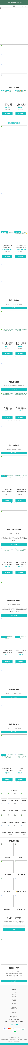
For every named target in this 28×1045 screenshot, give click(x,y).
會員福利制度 (14, 1008)
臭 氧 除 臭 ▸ (14, 732)
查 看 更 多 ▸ (14, 453)
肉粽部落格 (14, 994)
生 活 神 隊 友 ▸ (14, 308)
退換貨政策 (14, 1005)
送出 (14, 929)
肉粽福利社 (14, 996)
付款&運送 (14, 1003)
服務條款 (14, 1007)
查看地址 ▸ (14, 981)
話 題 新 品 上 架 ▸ (14, 389)
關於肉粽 (14, 993)
